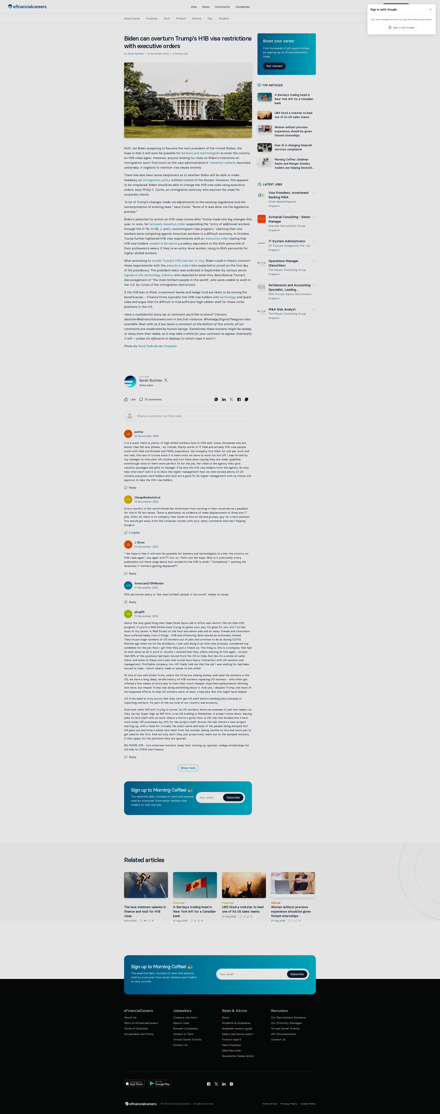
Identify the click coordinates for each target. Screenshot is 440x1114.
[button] (220, 557)
